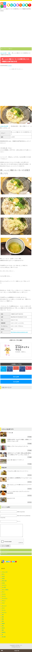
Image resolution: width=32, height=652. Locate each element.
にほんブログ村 (4, 126)
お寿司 (3, 578)
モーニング (4, 605)
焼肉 (3, 630)
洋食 (3, 625)
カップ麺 (4, 587)
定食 (3, 621)
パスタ (9, 65)
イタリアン (4, 585)
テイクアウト (4, 598)
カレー (3, 591)
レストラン (4, 612)
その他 (3, 582)
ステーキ (4, 596)
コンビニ (4, 594)
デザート (4, 600)
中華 (3, 614)
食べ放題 (4, 636)
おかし (3, 574)
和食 (3, 619)
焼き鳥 (3, 627)
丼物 (3, 616)
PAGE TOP (16, 650)
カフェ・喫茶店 (5, 589)
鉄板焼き (4, 632)
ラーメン (4, 610)
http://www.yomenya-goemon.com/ (19, 332)
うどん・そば (4, 571)
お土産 (3, 576)
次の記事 (16, 382)
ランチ (3, 607)
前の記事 (16, 377)
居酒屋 (3, 623)
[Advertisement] (16, 29)
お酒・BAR (4, 580)
